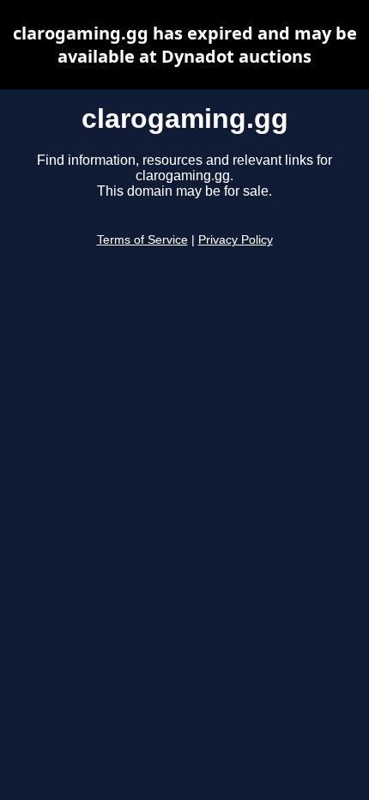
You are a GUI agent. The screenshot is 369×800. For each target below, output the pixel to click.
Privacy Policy (235, 239)
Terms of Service (142, 239)
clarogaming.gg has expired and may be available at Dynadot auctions (185, 44)
